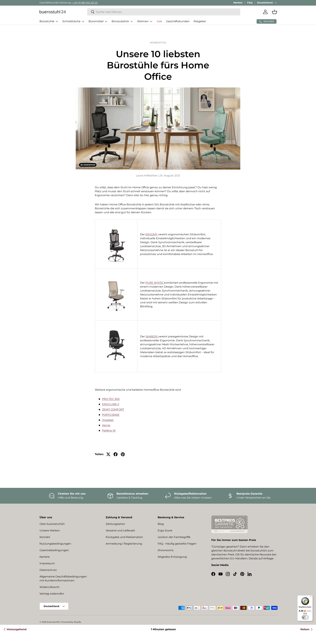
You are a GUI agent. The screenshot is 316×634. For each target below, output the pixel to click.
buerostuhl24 (53, 622)
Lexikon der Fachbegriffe (174, 537)
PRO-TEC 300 (111, 399)
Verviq (106, 425)
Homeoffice (158, 42)
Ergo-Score (165, 530)
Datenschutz (48, 570)
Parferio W (109, 430)
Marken (238, 2)
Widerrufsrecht (50, 587)
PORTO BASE (110, 414)
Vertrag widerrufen (52, 593)
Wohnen (143, 21)
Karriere (45, 556)
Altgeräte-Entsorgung (172, 556)
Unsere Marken (50, 530)
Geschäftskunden (178, 21)
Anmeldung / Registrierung (124, 543)
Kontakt (45, 537)
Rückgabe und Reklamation (124, 537)
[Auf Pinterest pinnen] (122, 454)
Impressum (47, 563)
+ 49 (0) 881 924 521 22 (85, 2)
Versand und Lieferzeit (120, 530)
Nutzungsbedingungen (55, 543)
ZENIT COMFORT (113, 409)
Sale (159, 21)
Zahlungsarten (115, 523)
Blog (161, 523)
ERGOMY (151, 234)
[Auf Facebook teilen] (115, 454)
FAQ (249, 2)
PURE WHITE (154, 282)
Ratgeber (200, 21)
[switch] (305, 617)
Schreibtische (71, 21)
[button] (274, 11)
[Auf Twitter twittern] (108, 454)
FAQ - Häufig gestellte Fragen (177, 543)
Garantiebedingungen (54, 550)
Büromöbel (96, 21)
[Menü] (311, 597)
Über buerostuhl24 (52, 523)
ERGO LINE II (110, 404)
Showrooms (165, 550)
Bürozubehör (120, 21)
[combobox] (163, 11)
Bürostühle (47, 21)
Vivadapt (108, 420)
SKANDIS (151, 336)
